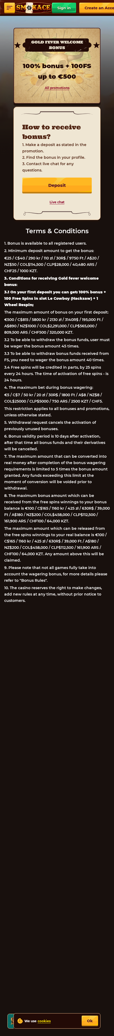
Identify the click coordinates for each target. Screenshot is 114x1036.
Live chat (57, 202)
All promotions (57, 88)
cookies (44, 1021)
